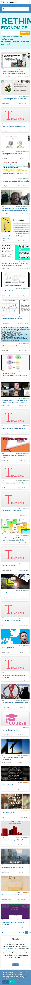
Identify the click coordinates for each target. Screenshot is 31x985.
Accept (12, 982)
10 (19, 932)
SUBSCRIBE (25, 33)
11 (23, 932)
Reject (6, 982)
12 (26, 932)
